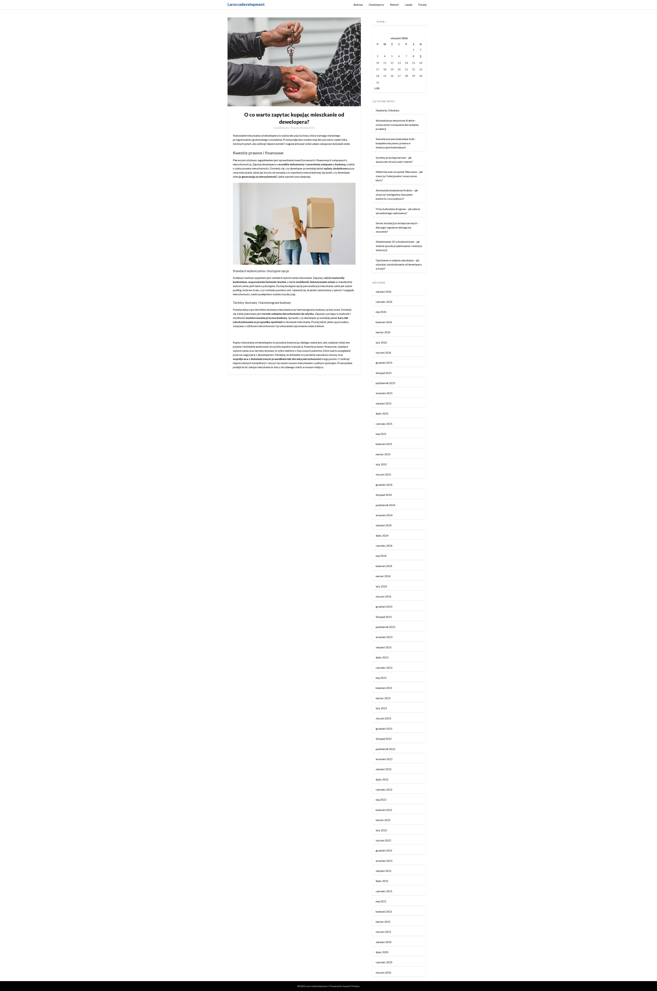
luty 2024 (381, 586)
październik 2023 (385, 626)
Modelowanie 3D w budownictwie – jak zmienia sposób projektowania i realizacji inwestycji (399, 246)
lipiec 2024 (382, 535)
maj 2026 (381, 311)
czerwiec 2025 (384, 423)
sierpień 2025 (383, 403)
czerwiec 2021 (384, 891)
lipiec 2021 (382, 880)
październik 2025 (385, 383)
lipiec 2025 (382, 413)
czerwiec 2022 (384, 789)
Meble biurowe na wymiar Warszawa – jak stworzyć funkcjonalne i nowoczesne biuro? (399, 176)
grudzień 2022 (384, 728)
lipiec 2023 (382, 657)
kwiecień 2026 (384, 322)
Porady (422, 4)
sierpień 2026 (383, 291)
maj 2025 (381, 433)
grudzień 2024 (384, 484)
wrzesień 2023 (384, 637)
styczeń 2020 (383, 972)
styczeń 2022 (383, 840)
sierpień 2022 (383, 769)
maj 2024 (381, 555)
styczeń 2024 (383, 596)
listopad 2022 (384, 738)
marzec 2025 (383, 454)
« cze (376, 87)
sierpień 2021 (383, 870)
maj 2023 (381, 677)
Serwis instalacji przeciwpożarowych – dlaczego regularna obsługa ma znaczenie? (397, 227)
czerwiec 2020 (384, 962)
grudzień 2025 (384, 362)
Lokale (408, 4)
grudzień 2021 (384, 850)
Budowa (358, 4)
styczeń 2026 (383, 352)
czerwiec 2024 (384, 545)
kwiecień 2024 (384, 566)
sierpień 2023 (383, 647)
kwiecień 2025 (384, 444)
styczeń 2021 (383, 931)
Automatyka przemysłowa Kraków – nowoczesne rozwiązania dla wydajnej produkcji (397, 124)
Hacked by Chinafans (387, 110)
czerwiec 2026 (384, 301)
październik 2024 (385, 505)
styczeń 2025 (383, 474)
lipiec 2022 (382, 779)
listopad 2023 (384, 616)
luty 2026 (381, 342)
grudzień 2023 (384, 606)
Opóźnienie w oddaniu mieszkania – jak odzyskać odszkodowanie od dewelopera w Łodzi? (399, 264)
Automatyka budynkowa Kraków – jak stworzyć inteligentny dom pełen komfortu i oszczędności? (397, 194)
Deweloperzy (376, 4)
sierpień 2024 (383, 525)
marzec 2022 (383, 820)
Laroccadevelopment (246, 4)
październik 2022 (385, 749)
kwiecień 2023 (384, 687)
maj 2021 (381, 901)
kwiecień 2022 (384, 809)
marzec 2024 (383, 576)
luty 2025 (381, 464)
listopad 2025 (384, 372)
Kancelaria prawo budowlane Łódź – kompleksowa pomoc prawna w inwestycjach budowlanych (396, 143)
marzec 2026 (383, 332)
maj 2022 (381, 799)
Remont (394, 4)
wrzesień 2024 (384, 515)
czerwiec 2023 (384, 667)
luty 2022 (381, 830)
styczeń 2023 (383, 718)
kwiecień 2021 (384, 911)
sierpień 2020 (383, 942)
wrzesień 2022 (384, 759)
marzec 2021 (383, 921)
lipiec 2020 (382, 952)
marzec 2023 (383, 698)
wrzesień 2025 (384, 393)
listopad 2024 (384, 494)
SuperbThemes (351, 986)
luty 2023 (381, 708)
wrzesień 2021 (384, 860)
